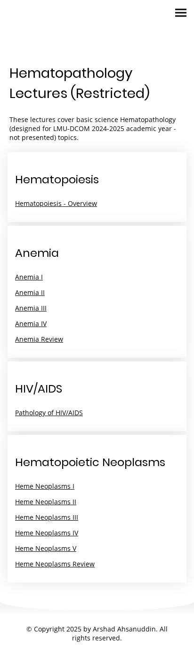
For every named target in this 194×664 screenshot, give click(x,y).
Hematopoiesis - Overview (56, 203)
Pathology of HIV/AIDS (49, 412)
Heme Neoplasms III (46, 517)
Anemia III (31, 307)
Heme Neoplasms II (45, 501)
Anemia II (30, 292)
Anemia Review (39, 339)
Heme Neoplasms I (44, 486)
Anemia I (29, 276)
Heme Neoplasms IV (46, 532)
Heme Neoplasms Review (55, 563)
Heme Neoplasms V (45, 548)
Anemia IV (31, 323)
